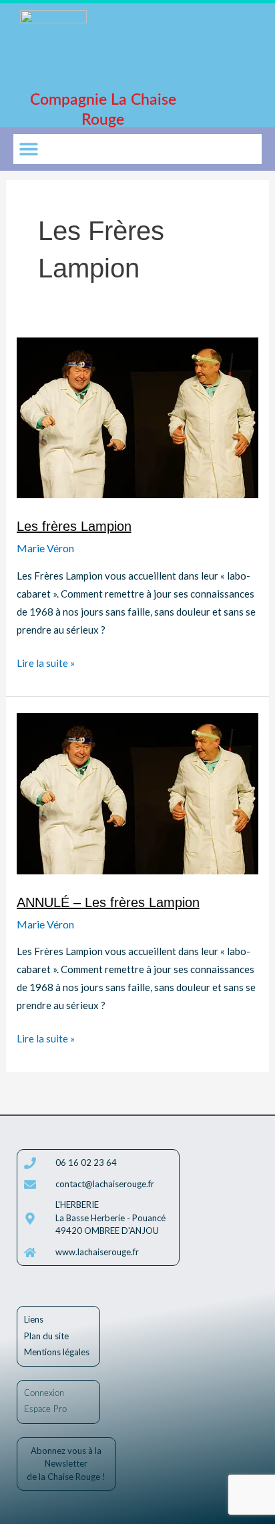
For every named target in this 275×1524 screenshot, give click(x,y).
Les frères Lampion (74, 526)
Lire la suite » (46, 661)
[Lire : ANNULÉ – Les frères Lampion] (138, 792)
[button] (28, 149)
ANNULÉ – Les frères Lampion (108, 902)
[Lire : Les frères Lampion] (138, 416)
